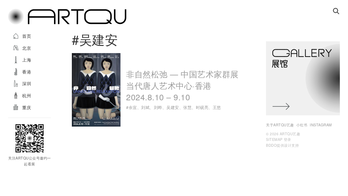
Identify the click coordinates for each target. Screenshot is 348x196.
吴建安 (172, 107)
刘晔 (158, 107)
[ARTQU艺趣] (67, 24)
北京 (26, 48)
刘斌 (145, 107)
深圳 (26, 83)
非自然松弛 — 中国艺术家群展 (182, 85)
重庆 (26, 107)
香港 (26, 71)
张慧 (187, 107)
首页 (26, 36)
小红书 (301, 124)
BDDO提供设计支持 (282, 145)
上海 (26, 59)
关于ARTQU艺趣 (280, 124)
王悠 (217, 107)
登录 (287, 139)
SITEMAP (274, 139)
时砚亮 (202, 107)
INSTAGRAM (321, 124)
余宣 (133, 107)
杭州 (26, 95)
